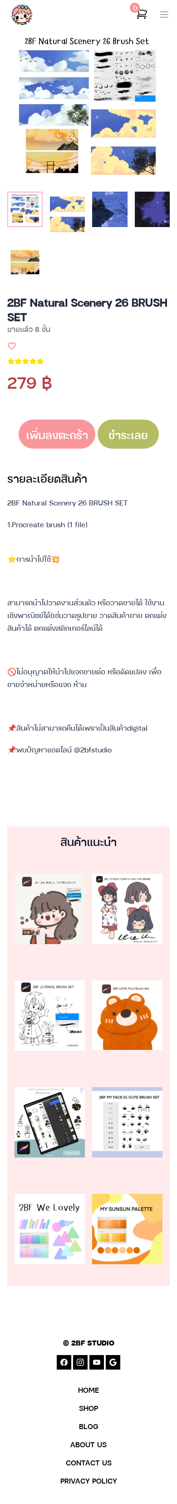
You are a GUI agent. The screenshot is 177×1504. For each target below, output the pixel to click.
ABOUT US (88, 1444)
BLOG (88, 1425)
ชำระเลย (128, 434)
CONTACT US (89, 1462)
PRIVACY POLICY (88, 1480)
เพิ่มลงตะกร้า (57, 434)
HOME (88, 1389)
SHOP (88, 1407)
